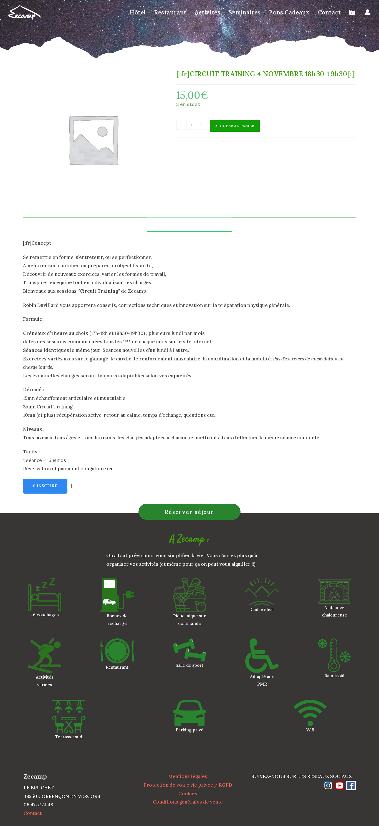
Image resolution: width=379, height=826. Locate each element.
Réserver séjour (189, 512)
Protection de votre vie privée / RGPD (187, 785)
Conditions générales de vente (188, 802)
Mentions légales (187, 776)
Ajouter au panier (234, 126)
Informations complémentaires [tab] (189, 224)
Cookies (187, 793)
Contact (33, 813)
